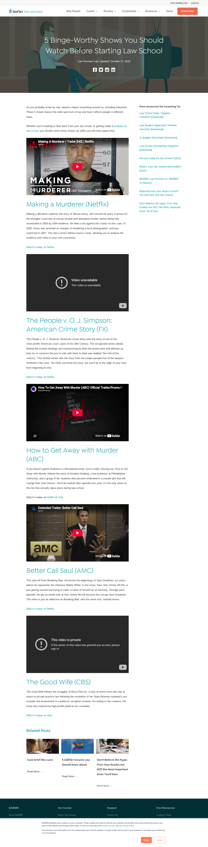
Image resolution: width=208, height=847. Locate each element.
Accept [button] (146, 840)
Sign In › (195, 3)
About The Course (67, 815)
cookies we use (108, 825)
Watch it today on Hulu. (39, 715)
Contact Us (112, 815)
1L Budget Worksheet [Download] (158, 137)
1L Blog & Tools (163, 815)
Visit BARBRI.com (178, 3)
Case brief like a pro (40, 760)
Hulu (60, 497)
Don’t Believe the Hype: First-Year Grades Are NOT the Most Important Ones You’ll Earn (160, 207)
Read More (35, 771)
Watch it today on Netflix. (40, 247)
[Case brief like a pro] (42, 746)
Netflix (51, 497)
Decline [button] (159, 840)
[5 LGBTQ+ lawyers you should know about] (77, 746)
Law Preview (85, 61)
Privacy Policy (128, 825)
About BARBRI (16, 815)
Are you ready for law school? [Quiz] (160, 158)
